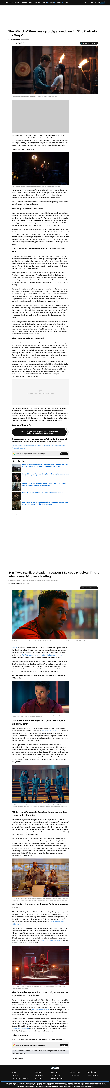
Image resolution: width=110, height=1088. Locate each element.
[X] (88, 2)
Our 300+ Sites (75, 1072)
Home (14, 514)
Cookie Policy (74, 1075)
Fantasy (37, 2)
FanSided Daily (92, 1072)
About (14, 1072)
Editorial (59, 2)
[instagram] (99, 2)
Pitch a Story (16, 1075)
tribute (20, 1028)
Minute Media (12, 1083)
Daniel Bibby (15, 583)
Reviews (20, 514)
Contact (54, 1072)
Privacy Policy (39, 1075)
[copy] (22, 43)
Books (52, 2)
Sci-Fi (45, 2)
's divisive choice (50, 731)
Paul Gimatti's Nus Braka (40, 1010)
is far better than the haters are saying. (42, 655)
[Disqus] (58, 539)
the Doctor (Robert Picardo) (50, 940)
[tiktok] (95, 2)
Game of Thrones (26, 2)
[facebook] (85, 2)
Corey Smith (15, 39)
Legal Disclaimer (92, 1075)
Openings (38, 1072)
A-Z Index (38, 1078)
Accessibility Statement (20, 1078)
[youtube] (92, 2)
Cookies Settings (57, 1078)
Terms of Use (56, 1075)
